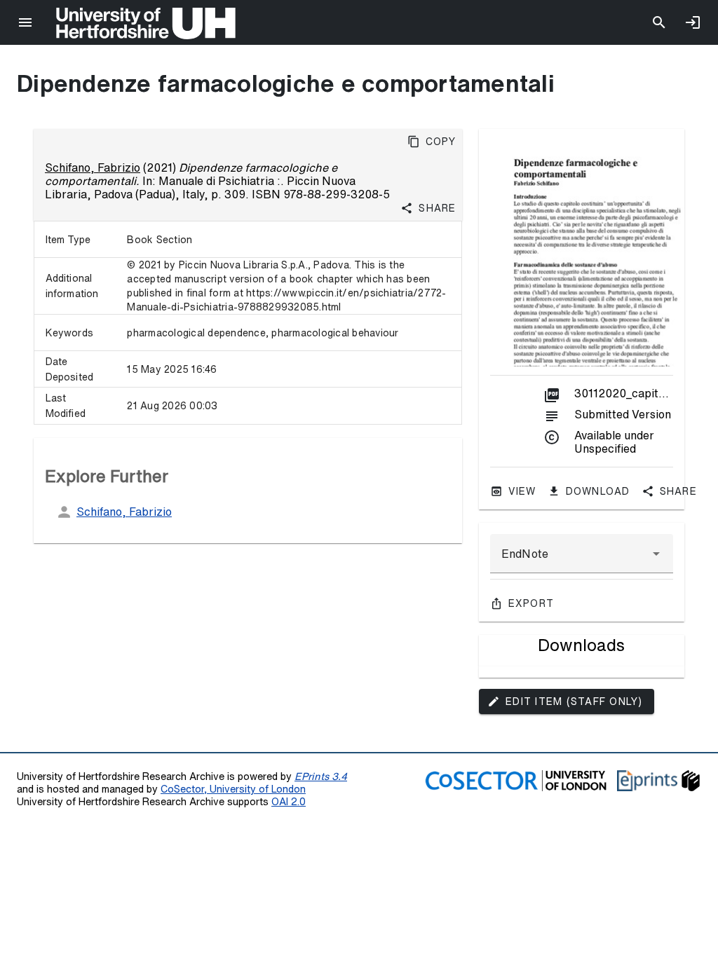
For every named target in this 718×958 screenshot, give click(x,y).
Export (531, 603)
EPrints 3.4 (320, 776)
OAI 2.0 (288, 801)
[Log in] (693, 22)
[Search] (659, 22)
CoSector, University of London (233, 788)
